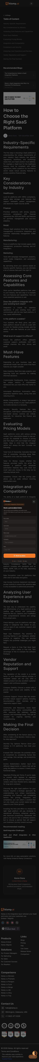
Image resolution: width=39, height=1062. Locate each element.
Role (5, 546)
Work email (6, 533)
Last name (6, 525)
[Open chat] (34, 1053)
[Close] (33, 501)
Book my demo (20, 555)
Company (6, 539)
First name (6, 518)
